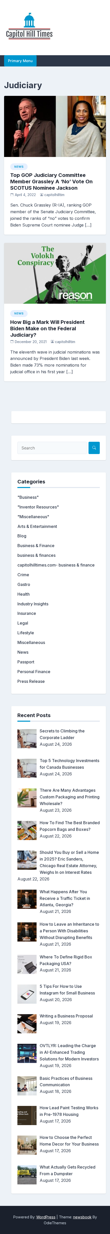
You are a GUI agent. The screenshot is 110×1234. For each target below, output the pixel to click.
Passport (25, 661)
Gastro (23, 584)
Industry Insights (32, 603)
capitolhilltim (54, 195)
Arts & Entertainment (37, 526)
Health (23, 594)
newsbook (82, 1217)
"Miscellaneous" (33, 516)
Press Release (31, 681)
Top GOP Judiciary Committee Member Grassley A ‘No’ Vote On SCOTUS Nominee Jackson (51, 181)
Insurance (26, 613)
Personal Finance (33, 671)
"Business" (28, 497)
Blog (21, 535)
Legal (22, 623)
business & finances (36, 555)
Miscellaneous (31, 642)
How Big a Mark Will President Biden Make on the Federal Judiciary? (47, 328)
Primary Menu (20, 61)
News (19, 166)
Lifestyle (25, 632)
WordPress (46, 1217)
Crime (23, 574)
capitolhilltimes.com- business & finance (56, 565)
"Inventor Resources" (38, 507)
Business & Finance (35, 545)
